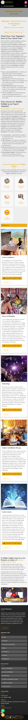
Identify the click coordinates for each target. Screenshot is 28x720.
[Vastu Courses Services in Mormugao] (14, 496)
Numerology (6, 384)
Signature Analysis (7, 682)
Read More (5, 628)
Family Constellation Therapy (11, 448)
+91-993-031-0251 (8, 6)
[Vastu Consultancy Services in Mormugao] (14, 242)
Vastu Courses (6, 512)
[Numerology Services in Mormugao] (14, 368)
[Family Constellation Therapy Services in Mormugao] (14, 432)
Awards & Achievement (9, 644)
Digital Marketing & (10, 718)
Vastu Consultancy (8, 257)
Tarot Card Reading (8, 316)
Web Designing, (20, 717)
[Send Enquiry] (3, 715)
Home (4, 637)
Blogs (4, 648)
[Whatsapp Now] (3, 710)
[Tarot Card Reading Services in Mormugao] (14, 301)
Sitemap (5, 655)
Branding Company (18, 718)
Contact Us (6, 651)
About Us (5, 640)
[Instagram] (26, 2)
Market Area (6, 659)
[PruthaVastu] (7, 2)
